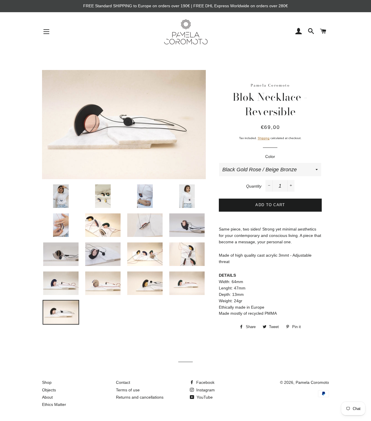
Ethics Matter (54, 404)
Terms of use (128, 390)
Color (270, 156)
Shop (47, 382)
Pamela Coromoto (312, 382)
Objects (49, 390)
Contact (123, 382)
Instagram (205, 390)
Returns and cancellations (139, 397)
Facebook (204, 382)
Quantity (253, 186)
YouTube (204, 397)
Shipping (264, 138)
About (47, 397)
